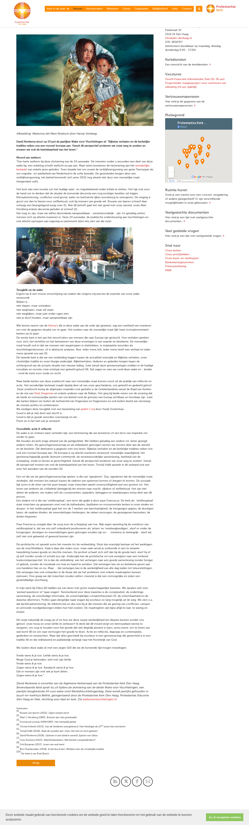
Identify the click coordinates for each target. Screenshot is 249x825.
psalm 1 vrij (88, 409)
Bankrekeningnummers (179, 262)
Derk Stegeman (43, 393)
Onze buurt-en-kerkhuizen (182, 258)
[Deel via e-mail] (148, 781)
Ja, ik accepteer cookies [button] (225, 817)
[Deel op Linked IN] (115, 781)
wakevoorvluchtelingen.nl (99, 699)
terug (35, 763)
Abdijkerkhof (160, 8)
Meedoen (112, 8)
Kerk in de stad (56, 8)
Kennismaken (94, 8)
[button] (23, 820)
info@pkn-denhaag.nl (178, 38)
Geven (126, 8)
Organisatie (141, 8)
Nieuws (77, 8)
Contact (187, 8)
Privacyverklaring (175, 266)
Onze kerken (173, 250)
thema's (53, 325)
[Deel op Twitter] (126, 781)
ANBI (168, 270)
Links (175, 8)
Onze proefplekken (177, 254)
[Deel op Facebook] (137, 781)
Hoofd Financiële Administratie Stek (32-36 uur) (194, 79)
